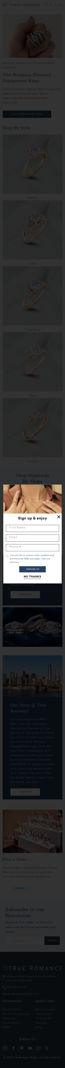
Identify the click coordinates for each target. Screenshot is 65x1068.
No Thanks (32, 577)
